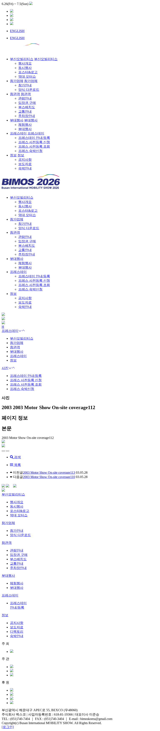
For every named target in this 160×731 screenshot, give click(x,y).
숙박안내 (16, 636)
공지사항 (16, 623)
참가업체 (16, 219)
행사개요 (16, 502)
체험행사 (16, 583)
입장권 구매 (19, 555)
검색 (17, 457)
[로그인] (8, 727)
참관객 (15, 232)
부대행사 (16, 258)
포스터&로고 (19, 511)
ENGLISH (17, 31)
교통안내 (16, 563)
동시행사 (16, 506)
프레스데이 (18, 272)
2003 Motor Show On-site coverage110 (49, 477)
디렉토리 (16, 631)
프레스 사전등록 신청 (26, 380)
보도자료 (16, 627)
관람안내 (16, 550)
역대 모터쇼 (19, 515)
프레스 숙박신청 (22, 389)
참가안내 (16, 530)
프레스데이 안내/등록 (26, 375)
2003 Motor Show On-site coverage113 (49, 472)
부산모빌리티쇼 (21, 197)
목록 (17, 465)
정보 (13, 293)
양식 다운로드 (20, 535)
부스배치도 (18, 559)
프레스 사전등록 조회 (26, 384)
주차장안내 (18, 568)
